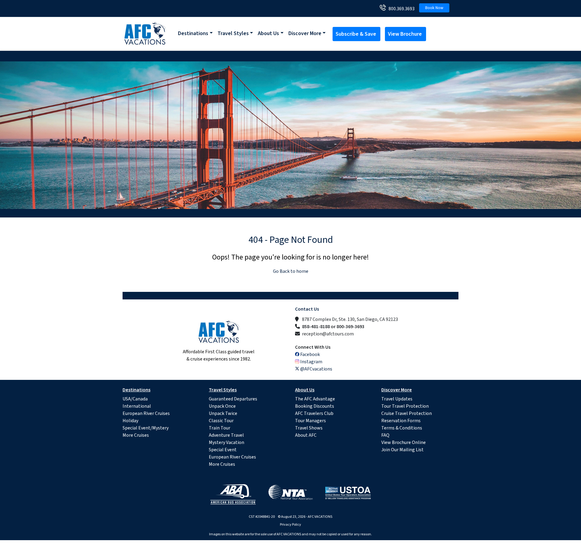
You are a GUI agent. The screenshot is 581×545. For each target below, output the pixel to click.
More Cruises (136, 435)
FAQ (385, 435)
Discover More (304, 33)
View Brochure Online (403, 442)
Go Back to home (290, 271)
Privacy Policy (290, 524)
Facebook (309, 354)
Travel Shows (309, 428)
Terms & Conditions (401, 428)
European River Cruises (146, 413)
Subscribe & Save (356, 34)
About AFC (306, 435)
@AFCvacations (315, 369)
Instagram (310, 361)
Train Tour (219, 428)
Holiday (130, 420)
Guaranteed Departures (233, 399)
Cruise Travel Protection (406, 413)
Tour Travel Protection (405, 406)
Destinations (193, 33)
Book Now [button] (434, 8)
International (137, 406)
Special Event (223, 449)
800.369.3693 (400, 8)
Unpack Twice (223, 413)
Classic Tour (221, 420)
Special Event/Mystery (146, 428)
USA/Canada (135, 399)
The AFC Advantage (315, 399)
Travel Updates (396, 399)
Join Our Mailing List (402, 449)
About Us (268, 33)
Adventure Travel (226, 435)
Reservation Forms (401, 420)
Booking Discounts (314, 406)
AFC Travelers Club (314, 413)
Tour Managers (310, 420)
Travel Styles (233, 33)
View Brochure (405, 34)
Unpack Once (222, 406)
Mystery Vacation (226, 442)
